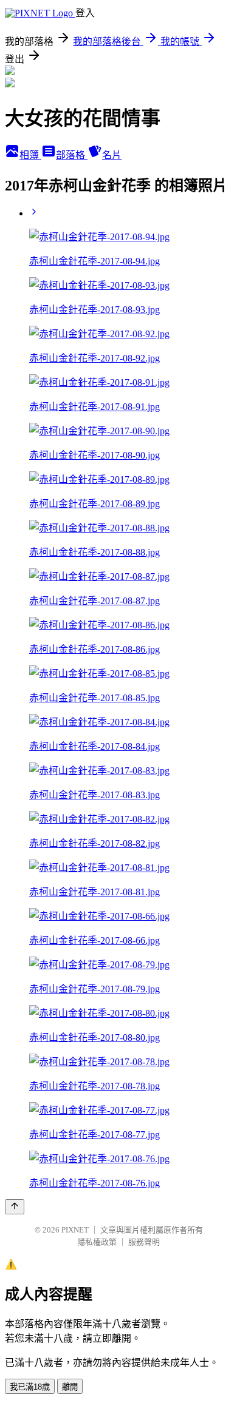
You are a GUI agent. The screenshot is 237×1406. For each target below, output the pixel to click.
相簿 (30, 155)
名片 (112, 155)
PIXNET (75, 1229)
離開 (70, 1386)
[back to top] (14, 1206)
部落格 (72, 155)
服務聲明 (144, 1241)
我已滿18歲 (30, 1386)
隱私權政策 (97, 1241)
